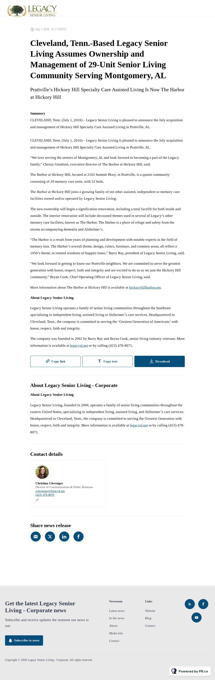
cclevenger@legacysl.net (50, 491)
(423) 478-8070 (44, 494)
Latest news (117, 610)
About (113, 625)
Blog (148, 618)
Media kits (116, 633)
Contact (114, 640)
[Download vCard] (98, 467)
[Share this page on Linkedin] (64, 536)
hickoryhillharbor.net (145, 287)
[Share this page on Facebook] (78, 536)
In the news (116, 618)
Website (150, 610)
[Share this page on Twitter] (50, 536)
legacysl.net (79, 346)
